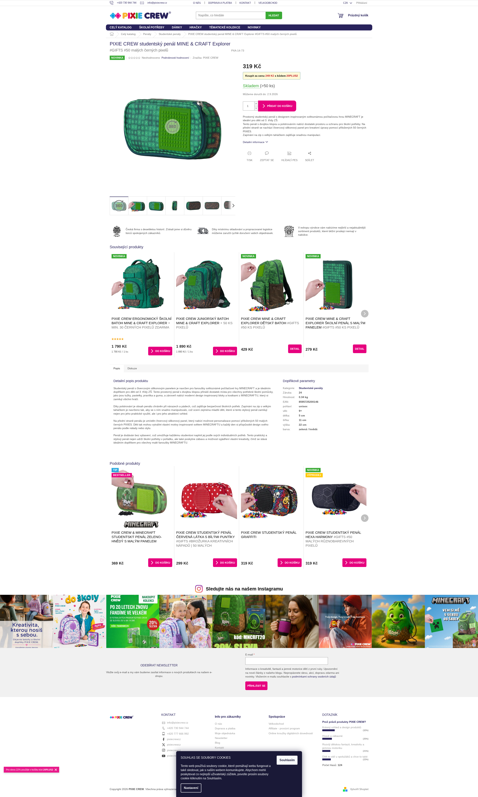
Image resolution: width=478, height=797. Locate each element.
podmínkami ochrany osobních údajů (314, 676)
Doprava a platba (220, 3)
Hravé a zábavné (332, 735)
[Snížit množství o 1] (256, 108)
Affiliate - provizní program (284, 728)
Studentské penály (311, 388)
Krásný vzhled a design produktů (341, 727)
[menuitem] (120, 27)
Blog (217, 742)
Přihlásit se (256, 685)
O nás (197, 3)
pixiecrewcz (174, 739)
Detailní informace (253, 142)
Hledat (274, 15)
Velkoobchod (267, 3)
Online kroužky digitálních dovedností (291, 733)
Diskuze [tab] (132, 368)
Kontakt (245, 3)
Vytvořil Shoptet (359, 789)
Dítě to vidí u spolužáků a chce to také (345, 756)
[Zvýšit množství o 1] (256, 104)
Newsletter (221, 737)
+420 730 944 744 (178, 728)
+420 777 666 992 (178, 733)
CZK (346, 3)
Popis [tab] (116, 368)
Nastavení (191, 787)
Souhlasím (287, 760)
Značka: (205, 57)
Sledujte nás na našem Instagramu (244, 588)
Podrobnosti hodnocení (175, 57)
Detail (295, 348)
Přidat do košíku (279, 105)
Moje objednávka (225, 733)
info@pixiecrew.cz (177, 722)
